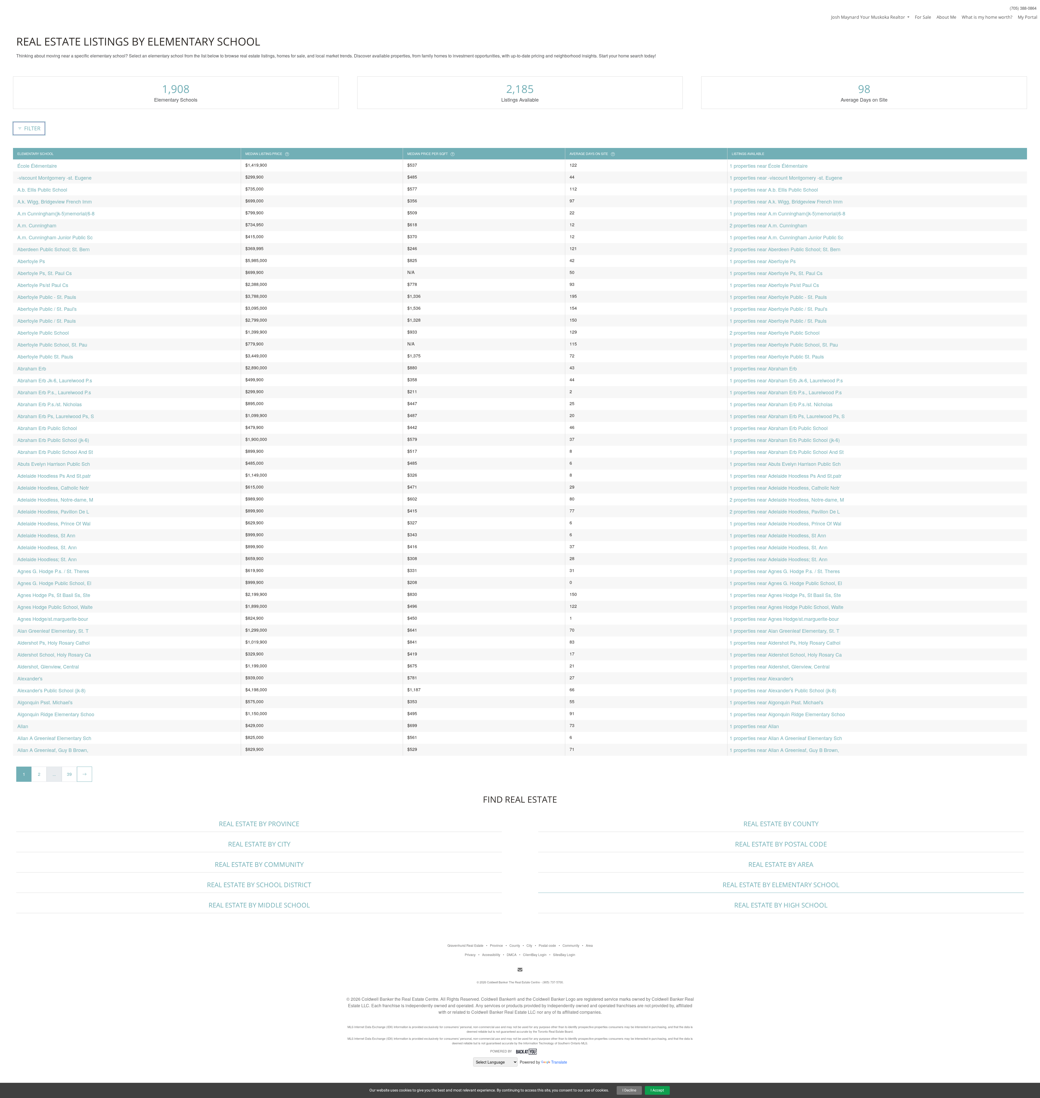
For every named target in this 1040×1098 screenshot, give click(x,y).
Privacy (470, 954)
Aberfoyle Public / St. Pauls (46, 320)
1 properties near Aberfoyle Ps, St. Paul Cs (776, 272)
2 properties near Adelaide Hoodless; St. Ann (778, 559)
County (514, 945)
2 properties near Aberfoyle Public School (775, 332)
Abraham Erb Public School (47, 427)
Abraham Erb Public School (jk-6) (53, 439)
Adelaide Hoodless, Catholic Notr (53, 487)
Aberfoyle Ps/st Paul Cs (42, 284)
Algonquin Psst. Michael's (45, 702)
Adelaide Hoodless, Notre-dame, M (55, 499)
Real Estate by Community (259, 864)
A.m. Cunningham (36, 225)
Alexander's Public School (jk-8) (51, 690)
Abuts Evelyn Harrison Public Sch (53, 463)
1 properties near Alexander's (761, 678)
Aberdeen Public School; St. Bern (53, 249)
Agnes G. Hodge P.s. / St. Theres (53, 570)
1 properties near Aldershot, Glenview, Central (780, 666)
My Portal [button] (1027, 17)
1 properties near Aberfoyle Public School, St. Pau (784, 344)
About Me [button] (946, 17)
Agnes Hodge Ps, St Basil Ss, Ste (53, 594)
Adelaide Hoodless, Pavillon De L (53, 511)
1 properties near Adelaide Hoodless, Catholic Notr (785, 487)
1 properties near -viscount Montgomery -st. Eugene (786, 177)
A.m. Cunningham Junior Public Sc (55, 237)
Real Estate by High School (780, 904)
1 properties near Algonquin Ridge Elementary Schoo (787, 714)
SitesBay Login (564, 954)
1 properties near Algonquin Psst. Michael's (776, 702)
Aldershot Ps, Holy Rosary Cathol (53, 642)
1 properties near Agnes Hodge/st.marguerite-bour (784, 618)
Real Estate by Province (259, 823)
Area (589, 945)
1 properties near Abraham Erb (763, 368)
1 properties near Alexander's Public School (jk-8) (783, 690)
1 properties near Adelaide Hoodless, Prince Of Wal (785, 523)
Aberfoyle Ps (31, 260)
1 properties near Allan (754, 725)
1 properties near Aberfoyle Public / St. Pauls (778, 320)
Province (496, 945)
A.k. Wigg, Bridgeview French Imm (54, 201)
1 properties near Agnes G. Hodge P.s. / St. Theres (785, 570)
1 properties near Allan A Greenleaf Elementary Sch (786, 737)
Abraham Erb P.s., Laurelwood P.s (54, 392)
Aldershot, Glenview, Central (48, 666)
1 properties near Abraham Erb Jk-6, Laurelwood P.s (786, 380)
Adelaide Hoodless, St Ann (46, 535)
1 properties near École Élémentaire (769, 165)
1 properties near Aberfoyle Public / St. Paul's (778, 308)
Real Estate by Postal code (781, 843)
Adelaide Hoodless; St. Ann (47, 559)
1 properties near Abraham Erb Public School (779, 427)
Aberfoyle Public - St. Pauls (46, 296)
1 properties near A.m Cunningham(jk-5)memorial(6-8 (787, 213)
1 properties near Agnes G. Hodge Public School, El (786, 582)
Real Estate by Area (780, 864)
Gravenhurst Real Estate (465, 945)
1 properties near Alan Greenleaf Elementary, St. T (784, 630)
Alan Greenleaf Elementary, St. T (53, 630)
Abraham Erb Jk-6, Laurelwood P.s (54, 380)
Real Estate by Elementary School (781, 884)
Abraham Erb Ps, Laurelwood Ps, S (55, 415)
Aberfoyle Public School (43, 332)
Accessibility (491, 954)
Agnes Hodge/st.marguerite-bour (52, 618)
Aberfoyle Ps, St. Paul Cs (44, 272)
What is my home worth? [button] (987, 17)
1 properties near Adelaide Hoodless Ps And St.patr (785, 475)
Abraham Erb (31, 368)
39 (69, 774)
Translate (559, 1062)
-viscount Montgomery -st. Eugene (54, 177)
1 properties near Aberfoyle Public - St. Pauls (778, 296)
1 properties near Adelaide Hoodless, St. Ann (778, 547)
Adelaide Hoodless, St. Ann (47, 547)
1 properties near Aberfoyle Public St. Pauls (777, 356)
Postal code (547, 945)
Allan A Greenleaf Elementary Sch (54, 737)
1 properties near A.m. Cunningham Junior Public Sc (786, 237)
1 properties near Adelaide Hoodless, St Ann (778, 535)
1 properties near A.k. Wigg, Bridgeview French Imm (786, 201)
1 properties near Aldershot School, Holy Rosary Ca (786, 654)
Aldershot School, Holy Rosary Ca (54, 654)
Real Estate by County (780, 823)
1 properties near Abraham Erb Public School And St (787, 451)
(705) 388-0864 (1023, 8)
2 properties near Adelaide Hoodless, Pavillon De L (785, 511)
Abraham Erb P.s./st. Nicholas (49, 404)
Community (571, 945)
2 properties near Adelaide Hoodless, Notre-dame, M (787, 499)
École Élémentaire (37, 165)
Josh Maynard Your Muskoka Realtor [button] (868, 17)
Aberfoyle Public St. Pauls (45, 356)
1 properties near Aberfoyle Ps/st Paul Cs (774, 284)
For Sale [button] (923, 17)
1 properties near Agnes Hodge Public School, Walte (786, 606)
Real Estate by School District (259, 884)
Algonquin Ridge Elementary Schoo (55, 714)
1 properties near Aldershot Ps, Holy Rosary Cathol (785, 642)
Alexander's (30, 678)
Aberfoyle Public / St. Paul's (47, 308)
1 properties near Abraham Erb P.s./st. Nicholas (781, 404)
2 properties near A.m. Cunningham (768, 225)
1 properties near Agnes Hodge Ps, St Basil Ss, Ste (785, 594)
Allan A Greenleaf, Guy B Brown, (52, 749)
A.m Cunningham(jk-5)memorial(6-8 (56, 213)
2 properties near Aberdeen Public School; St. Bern (785, 249)
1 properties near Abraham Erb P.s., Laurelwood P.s (786, 392)
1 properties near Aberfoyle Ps (763, 260)
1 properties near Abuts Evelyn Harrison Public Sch (785, 463)
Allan (22, 725)
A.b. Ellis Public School (42, 189)
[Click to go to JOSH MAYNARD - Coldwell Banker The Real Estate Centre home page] (28, 9)
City (529, 945)
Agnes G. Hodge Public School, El (54, 582)
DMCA (511, 954)
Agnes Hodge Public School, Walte (55, 606)
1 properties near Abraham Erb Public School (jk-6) (785, 439)
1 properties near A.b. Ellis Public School (774, 189)
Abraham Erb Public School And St (55, 451)
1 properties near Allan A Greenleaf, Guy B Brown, (784, 749)
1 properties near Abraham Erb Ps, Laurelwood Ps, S (787, 415)
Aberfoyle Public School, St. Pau (52, 344)
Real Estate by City (259, 843)
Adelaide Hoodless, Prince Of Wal (53, 523)
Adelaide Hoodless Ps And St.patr (54, 475)
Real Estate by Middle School (259, 904)
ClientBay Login (535, 954)
